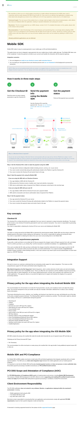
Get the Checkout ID (17, 91)
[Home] (9, 4)
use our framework (49, 62)
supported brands (47, 407)
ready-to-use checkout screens (30, 60)
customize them (45, 60)
